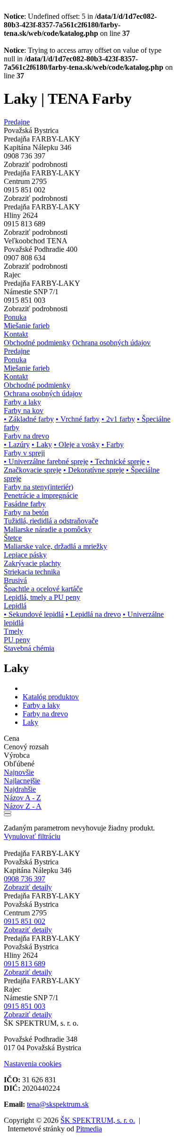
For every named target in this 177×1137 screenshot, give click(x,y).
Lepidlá (15, 606)
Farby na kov (23, 411)
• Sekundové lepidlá (34, 614)
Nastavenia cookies (32, 1064)
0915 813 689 (24, 964)
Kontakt (16, 334)
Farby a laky (41, 705)
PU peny (17, 640)
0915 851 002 (24, 921)
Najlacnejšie (22, 781)
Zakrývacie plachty (32, 563)
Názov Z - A (23, 806)
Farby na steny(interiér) (38, 487)
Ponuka (15, 317)
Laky (30, 722)
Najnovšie (19, 772)
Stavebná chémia (29, 648)
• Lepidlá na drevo (93, 614)
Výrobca (17, 755)
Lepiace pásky (25, 555)
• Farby (112, 444)
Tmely (13, 631)
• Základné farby (29, 419)
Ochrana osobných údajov (111, 343)
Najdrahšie (20, 789)
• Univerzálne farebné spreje (46, 461)
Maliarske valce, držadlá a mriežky (55, 546)
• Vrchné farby (78, 419)
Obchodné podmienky (37, 343)
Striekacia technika (32, 572)
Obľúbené (19, 764)
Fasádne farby (25, 504)
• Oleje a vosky (77, 444)
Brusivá (15, 580)
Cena (11, 738)
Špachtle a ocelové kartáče (43, 589)
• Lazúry (17, 444)
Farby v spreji (24, 453)
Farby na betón (26, 512)
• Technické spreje (117, 461)
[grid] (7, 812)
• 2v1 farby (118, 419)
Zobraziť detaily (28, 887)
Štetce (13, 538)
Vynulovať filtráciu (32, 836)
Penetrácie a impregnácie (41, 495)
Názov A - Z (22, 798)
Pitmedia (89, 1129)
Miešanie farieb (27, 326)
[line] (7, 814)
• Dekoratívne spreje (93, 470)
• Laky (42, 444)
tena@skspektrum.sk (58, 1104)
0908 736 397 (24, 879)
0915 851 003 (24, 1006)
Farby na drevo (26, 436)
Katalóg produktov (51, 697)
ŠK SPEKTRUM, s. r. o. (97, 1120)
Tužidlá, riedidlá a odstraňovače (51, 521)
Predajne (17, 122)
